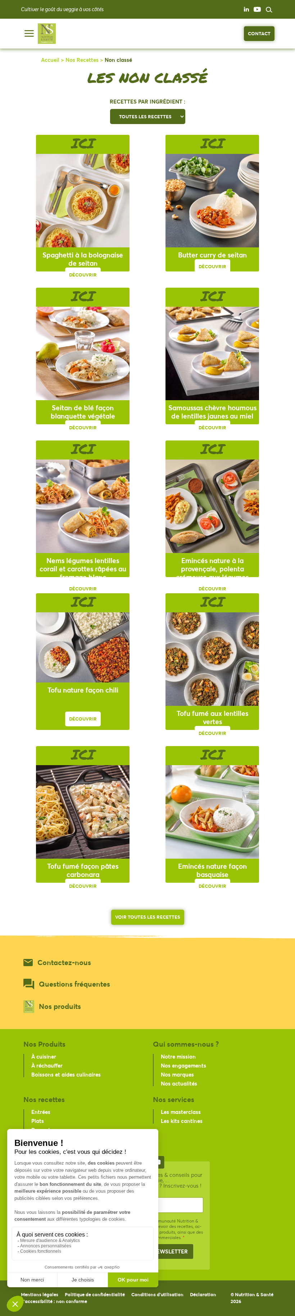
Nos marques (177, 1074)
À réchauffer (47, 1065)
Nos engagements (183, 1065)
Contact (259, 33)
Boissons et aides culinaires (66, 1074)
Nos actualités (179, 1083)
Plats (37, 1120)
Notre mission (178, 1056)
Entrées (40, 1111)
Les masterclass (181, 1111)
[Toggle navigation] (29, 33)
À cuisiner (43, 1056)
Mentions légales (39, 1294)
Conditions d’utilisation (157, 1294)
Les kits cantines (182, 1120)
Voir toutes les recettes (147, 917)
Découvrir (83, 274)
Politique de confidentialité (95, 1294)
